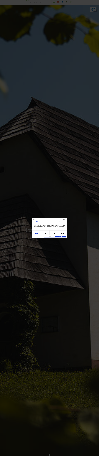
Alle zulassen (60, 236)
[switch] (45, 233)
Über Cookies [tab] (61, 221)
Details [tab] (49, 221)
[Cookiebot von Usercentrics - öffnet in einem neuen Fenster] (62, 219)
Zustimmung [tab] (38, 221)
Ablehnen (49, 236)
